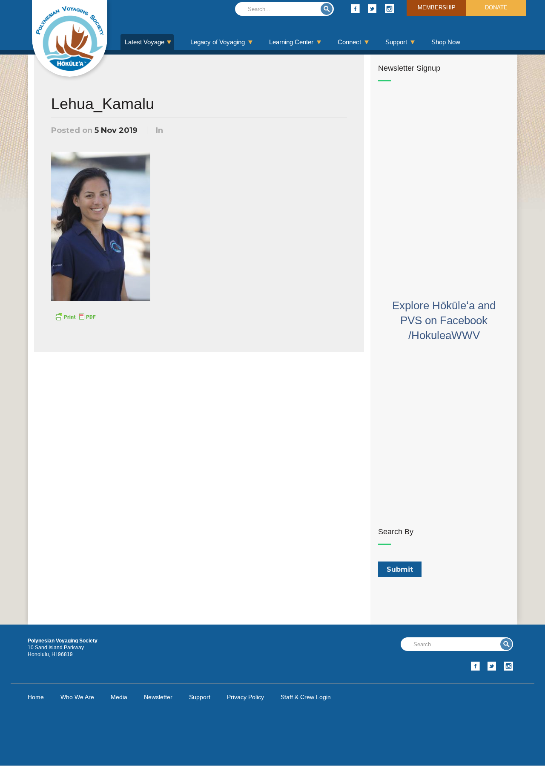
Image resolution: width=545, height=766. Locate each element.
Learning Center (291, 42)
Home (36, 697)
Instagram (389, 8)
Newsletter (158, 697)
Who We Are (77, 697)
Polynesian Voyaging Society (69, 38)
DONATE (496, 7)
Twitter (372, 8)
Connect (349, 42)
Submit (327, 9)
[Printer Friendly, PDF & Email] (75, 316)
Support (396, 42)
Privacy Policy (245, 697)
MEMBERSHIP (437, 7)
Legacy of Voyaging (217, 42)
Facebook (355, 8)
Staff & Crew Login (306, 697)
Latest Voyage (144, 42)
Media (119, 697)
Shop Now (445, 42)
